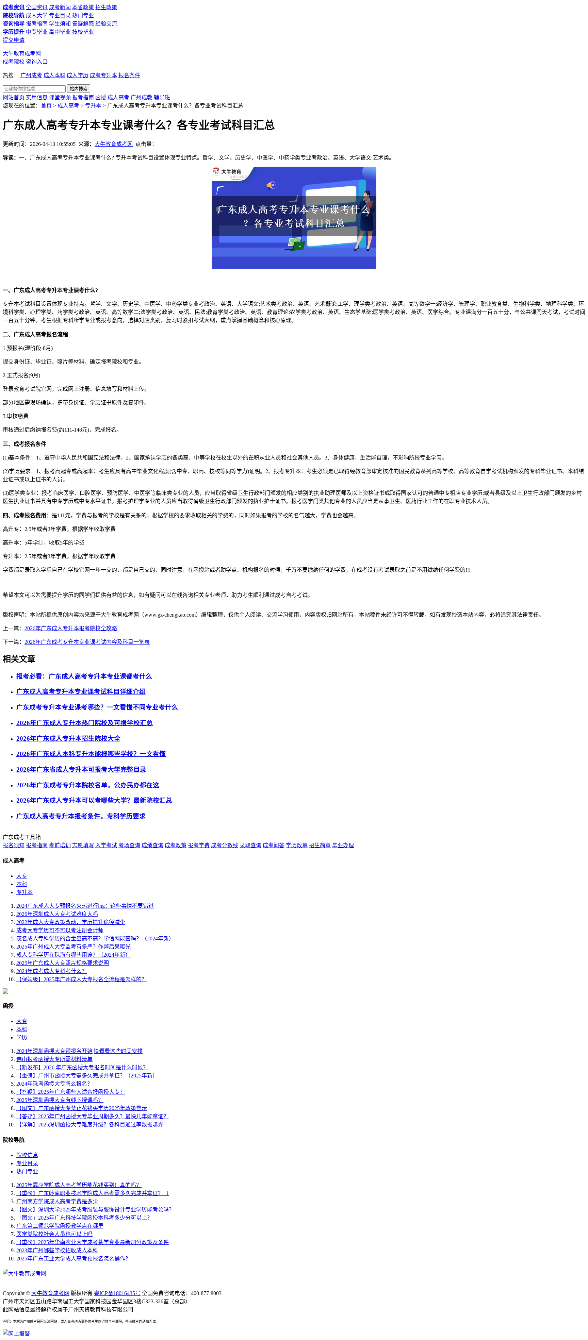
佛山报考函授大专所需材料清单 (54, 1059)
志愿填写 (83, 845)
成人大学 (37, 15)
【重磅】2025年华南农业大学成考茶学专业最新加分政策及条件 (92, 1242)
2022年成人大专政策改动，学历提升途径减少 (70, 922)
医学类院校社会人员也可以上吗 (54, 1234)
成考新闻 (60, 7)
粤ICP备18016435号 (117, 1293)
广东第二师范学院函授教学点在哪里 (59, 1226)
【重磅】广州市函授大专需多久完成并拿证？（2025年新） (87, 1075)
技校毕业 (83, 32)
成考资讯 (13, 7)
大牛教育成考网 (22, 53)
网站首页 (13, 97)
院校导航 (13, 15)
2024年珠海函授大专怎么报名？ (54, 1084)
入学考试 (106, 845)
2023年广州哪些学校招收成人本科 (57, 1250)
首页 (46, 105)
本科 (21, 884)
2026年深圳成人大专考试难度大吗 (57, 914)
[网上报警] (16, 1334)
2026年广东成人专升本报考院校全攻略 (70, 628)
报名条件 (129, 75)
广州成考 (31, 75)
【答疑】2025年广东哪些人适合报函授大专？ (70, 1092)
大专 (21, 876)
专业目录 (60, 15)
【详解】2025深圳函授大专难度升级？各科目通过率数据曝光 (89, 1124)
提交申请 (13, 40)
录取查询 (250, 845)
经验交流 (106, 24)
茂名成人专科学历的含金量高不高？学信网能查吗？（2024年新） (95, 938)
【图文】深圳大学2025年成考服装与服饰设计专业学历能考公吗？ (95, 1209)
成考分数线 (224, 845)
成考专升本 (103, 75)
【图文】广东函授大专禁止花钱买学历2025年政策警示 (81, 1108)
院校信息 (27, 1155)
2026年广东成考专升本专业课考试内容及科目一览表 (87, 642)
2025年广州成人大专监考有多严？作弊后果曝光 (73, 947)
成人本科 (54, 75)
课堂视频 (60, 97)
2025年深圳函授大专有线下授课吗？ (59, 1100)
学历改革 (297, 845)
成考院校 (13, 62)
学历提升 (13, 32)
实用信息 (37, 97)
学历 (21, 1037)
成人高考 (118, 97)
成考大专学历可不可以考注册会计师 (59, 930)
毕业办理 (343, 845)
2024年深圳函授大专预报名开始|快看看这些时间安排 (79, 1051)
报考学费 (199, 845)
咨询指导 (13, 24)
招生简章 (320, 845)
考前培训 (60, 845)
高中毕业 (60, 32)
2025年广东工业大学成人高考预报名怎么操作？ (73, 1258)
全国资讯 (37, 7)
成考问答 (273, 845)
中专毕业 (37, 32)
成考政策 (175, 845)
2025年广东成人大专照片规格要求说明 (62, 963)
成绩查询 (152, 845)
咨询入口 (37, 62)
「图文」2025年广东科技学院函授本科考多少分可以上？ (84, 1218)
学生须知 (60, 24)
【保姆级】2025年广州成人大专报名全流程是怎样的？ (81, 979)
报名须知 (13, 845)
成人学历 (77, 75)
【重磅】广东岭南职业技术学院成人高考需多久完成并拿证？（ (92, 1193)
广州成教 (141, 97)
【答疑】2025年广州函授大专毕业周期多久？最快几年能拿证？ (92, 1116)
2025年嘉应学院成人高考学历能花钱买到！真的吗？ (79, 1185)
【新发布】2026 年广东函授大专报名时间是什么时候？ (82, 1067)
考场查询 (129, 845)
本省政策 (83, 7)
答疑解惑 (83, 24)
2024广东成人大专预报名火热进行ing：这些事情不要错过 (85, 906)
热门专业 (83, 15)
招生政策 (106, 7)
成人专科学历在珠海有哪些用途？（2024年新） (73, 955)
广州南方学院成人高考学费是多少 (57, 1201)
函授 (100, 97)
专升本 (93, 105)
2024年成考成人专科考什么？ (51, 971)
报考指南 (37, 24)
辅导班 (162, 97)
